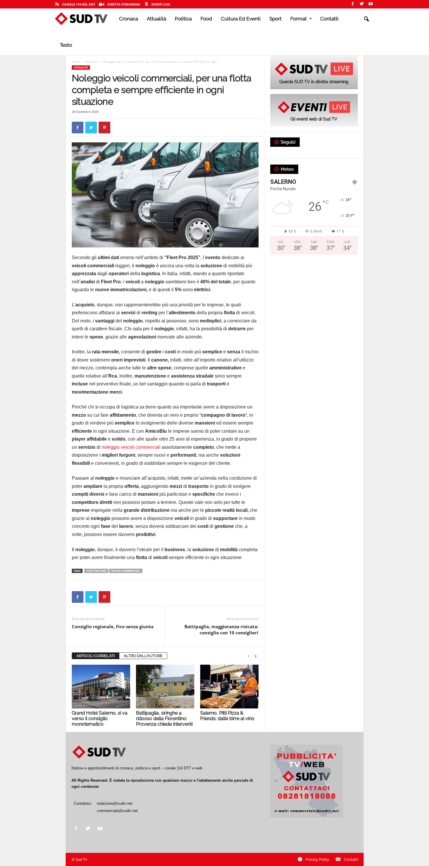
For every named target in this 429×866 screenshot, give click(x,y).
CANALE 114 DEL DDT (78, 4)
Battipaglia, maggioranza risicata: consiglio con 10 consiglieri (221, 629)
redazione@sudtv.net (114, 803)
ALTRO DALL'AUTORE (143, 656)
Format (298, 19)
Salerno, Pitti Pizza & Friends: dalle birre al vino (227, 715)
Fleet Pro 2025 (96, 571)
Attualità (156, 19)
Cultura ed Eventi (241, 19)
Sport (275, 19)
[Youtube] (370, 4)
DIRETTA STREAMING (123, 4)
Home (76, 62)
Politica (183, 19)
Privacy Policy (317, 859)
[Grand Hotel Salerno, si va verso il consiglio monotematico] (101, 686)
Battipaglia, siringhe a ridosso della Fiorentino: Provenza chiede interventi (164, 718)
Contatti (329, 19)
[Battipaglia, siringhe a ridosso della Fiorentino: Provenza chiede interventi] (165, 686)
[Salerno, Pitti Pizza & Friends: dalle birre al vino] (229, 686)
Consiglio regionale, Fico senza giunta (113, 626)
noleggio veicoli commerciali (132, 447)
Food (206, 19)
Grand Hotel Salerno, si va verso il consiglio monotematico (100, 718)
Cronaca (128, 19)
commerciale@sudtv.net (117, 811)
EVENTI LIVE (160, 4)
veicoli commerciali (125, 571)
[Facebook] (352, 4)
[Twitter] (361, 4)
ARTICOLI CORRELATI (95, 656)
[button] (366, 19)
